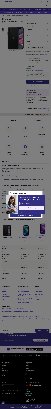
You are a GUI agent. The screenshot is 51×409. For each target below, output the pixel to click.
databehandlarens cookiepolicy (17, 206)
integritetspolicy (22, 204)
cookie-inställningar (33, 203)
